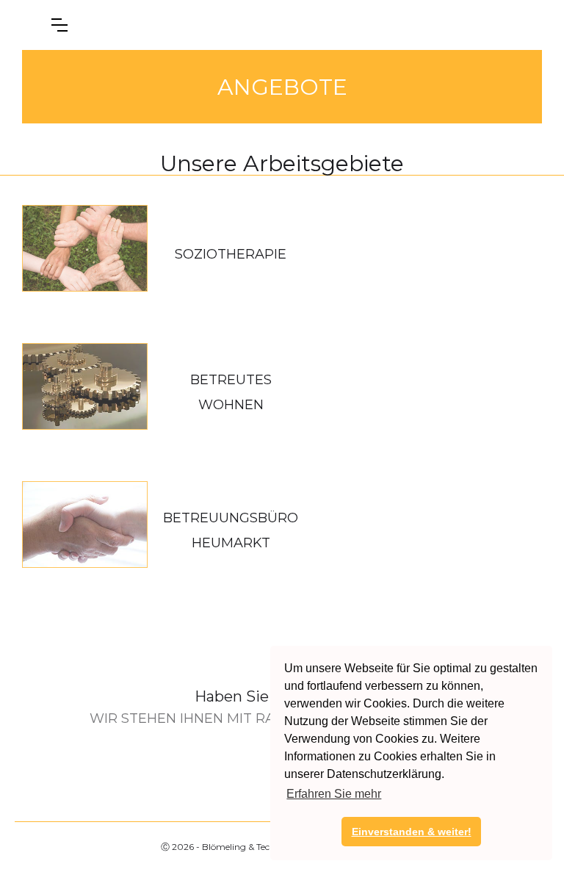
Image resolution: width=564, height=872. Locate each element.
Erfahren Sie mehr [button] (333, 794)
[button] (59, 25)
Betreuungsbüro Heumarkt (230, 530)
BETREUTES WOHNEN (231, 392)
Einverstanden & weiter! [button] (411, 831)
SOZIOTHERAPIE (230, 254)
